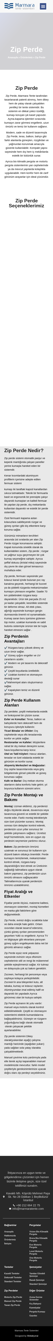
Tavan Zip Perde (12, 1305)
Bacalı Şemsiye (36, 1280)
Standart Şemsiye (38, 1284)
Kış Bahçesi (35, 1303)
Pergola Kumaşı (37, 1311)
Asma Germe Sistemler (35, 1298)
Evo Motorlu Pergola (35, 1245)
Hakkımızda (10, 1235)
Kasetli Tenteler (12, 1273)
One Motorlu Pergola (35, 1259)
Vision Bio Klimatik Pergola (38, 1232)
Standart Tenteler (12, 1281)
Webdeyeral (32, 1336)
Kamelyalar (34, 1307)
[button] (43, 6)
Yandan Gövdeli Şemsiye (37, 1274)
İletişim (7, 1243)
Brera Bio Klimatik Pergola (38, 1239)
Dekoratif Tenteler (13, 1277)
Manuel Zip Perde (12, 1301)
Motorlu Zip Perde (13, 1297)
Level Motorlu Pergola (36, 1252)
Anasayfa (13, 57)
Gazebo (33, 1315)
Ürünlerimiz (26, 57)
